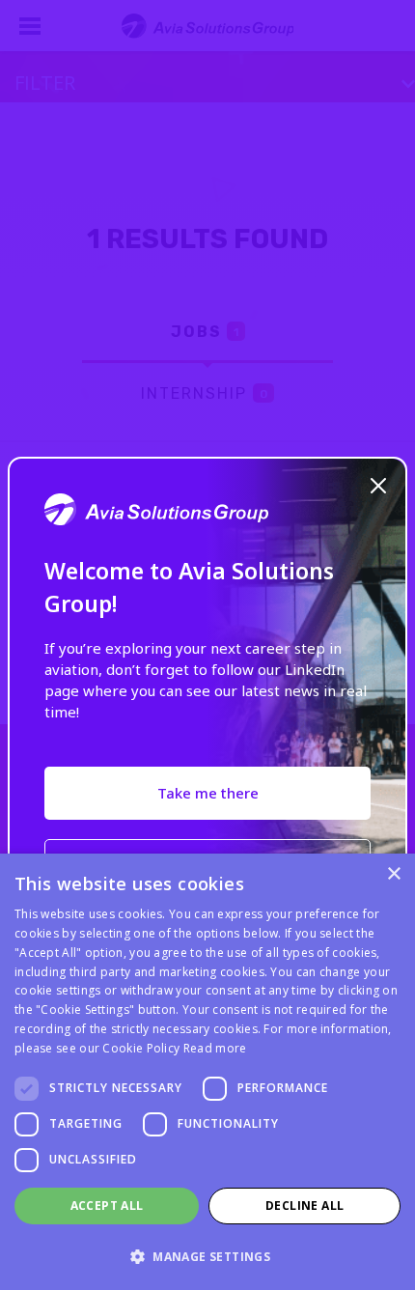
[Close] (378, 484)
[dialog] (207, 1072)
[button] (207, 1256)
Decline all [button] (304, 1205)
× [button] (393, 874)
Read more (215, 1048)
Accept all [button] (107, 1205)
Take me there (208, 792)
